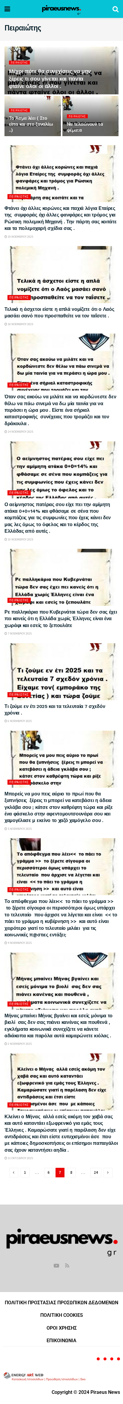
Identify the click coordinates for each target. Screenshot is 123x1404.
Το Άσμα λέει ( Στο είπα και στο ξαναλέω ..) (31, 124)
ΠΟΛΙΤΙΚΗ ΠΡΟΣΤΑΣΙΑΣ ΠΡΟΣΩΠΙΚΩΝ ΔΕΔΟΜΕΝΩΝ (61, 1302)
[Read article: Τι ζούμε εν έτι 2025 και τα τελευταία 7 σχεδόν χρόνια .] (61, 671)
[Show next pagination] (108, 1172)
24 (96, 1172)
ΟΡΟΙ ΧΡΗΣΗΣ (62, 1328)
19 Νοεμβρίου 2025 (20, 237)
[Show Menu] (7, 9)
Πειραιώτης (19, 62)
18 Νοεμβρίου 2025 (20, 324)
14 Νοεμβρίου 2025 (20, 432)
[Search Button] (116, 9)
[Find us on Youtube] (56, 1265)
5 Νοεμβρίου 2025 (19, 829)
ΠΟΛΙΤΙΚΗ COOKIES (61, 1315)
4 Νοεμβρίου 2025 (19, 943)
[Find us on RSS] (67, 1265)
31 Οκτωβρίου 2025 (20, 1158)
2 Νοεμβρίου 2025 (19, 1044)
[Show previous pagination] (13, 1172)
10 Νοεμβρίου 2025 (20, 539)
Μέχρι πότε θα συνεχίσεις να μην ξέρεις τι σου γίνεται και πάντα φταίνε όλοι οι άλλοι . (50, 78)
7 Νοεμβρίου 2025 (19, 633)
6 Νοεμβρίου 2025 (19, 721)
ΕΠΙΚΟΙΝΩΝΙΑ (61, 1340)
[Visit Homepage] (61, 9)
